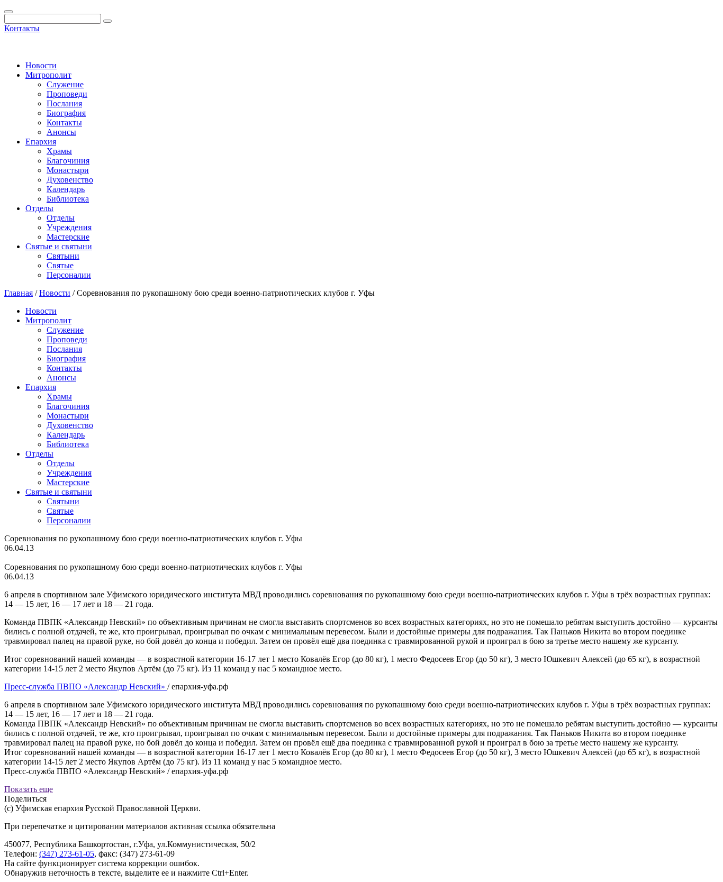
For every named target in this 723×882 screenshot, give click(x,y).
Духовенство (70, 179)
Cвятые (60, 265)
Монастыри (68, 170)
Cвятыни (63, 255)
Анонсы (61, 132)
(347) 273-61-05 (66, 853)
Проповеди (67, 93)
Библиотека (68, 198)
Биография (66, 112)
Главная (18, 292)
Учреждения (69, 227)
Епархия (40, 141)
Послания (64, 103)
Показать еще (28, 789)
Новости (41, 65)
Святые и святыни (58, 246)
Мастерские (68, 236)
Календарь (66, 189)
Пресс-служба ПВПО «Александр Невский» (85, 686)
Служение (65, 84)
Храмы (59, 151)
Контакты (22, 28)
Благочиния (68, 160)
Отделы (39, 208)
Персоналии (69, 274)
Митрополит (48, 74)
